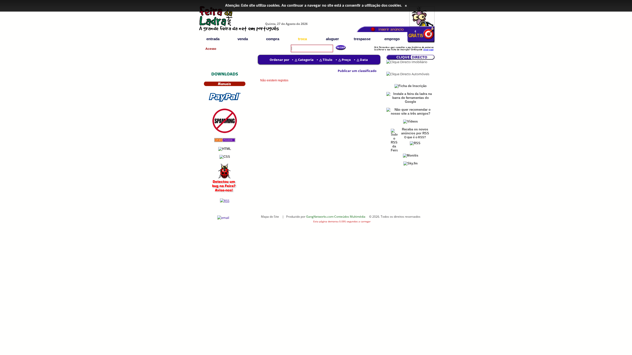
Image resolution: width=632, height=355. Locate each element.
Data (364, 59)
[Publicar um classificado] (334, 71)
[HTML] (224, 149)
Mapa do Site (270, 216)
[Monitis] (410, 155)
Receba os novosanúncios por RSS (415, 131)
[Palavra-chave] (289, 45)
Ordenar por (279, 59)
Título (327, 59)
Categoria (306, 59)
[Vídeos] (410, 121)
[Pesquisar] (339, 47)
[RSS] (224, 200)
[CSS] (224, 157)
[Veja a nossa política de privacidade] (224, 132)
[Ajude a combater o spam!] (224, 141)
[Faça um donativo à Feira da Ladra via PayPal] (224, 102)
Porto (422, 67)
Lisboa (399, 67)
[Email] (223, 217)
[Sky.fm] (410, 163)
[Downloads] (224, 75)
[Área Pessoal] (403, 51)
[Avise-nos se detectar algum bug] (224, 192)
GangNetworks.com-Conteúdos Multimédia (335, 216)
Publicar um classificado (357, 71)
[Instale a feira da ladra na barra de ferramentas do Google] (410, 102)
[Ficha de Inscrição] (420, 42)
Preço (346, 59)
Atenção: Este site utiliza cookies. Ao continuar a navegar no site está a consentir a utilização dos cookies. (313, 6)
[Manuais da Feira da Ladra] (225, 85)
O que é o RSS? (415, 137)
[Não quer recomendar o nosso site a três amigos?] (410, 113)
